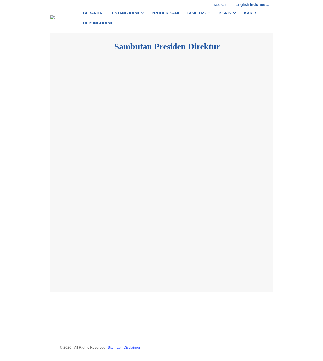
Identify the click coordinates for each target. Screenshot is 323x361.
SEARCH (219, 4)
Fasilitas (196, 13)
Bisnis (225, 13)
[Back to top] (161, 357)
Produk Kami (165, 13)
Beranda (92, 13)
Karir (250, 13)
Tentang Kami (124, 13)
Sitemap (114, 347)
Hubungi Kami (97, 23)
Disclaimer (132, 347)
